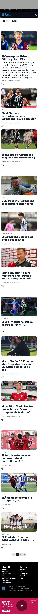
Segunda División (6, 234)
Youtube (23, 576)
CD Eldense (4, 452)
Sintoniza (4, 569)
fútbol (3, 52)
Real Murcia (26, 10)
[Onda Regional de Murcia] (6, 14)
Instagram (24, 574)
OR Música (31, 602)
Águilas (3, 494)
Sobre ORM (5, 567)
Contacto (23, 567)
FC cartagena (33, 10)
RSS (21, 578)
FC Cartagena (5, 198)
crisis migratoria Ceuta (12, 10)
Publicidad (5, 571)
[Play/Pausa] (21, 605)
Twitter (22, 569)
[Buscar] (35, 14)
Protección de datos (8, 578)
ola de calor (20, 10)
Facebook (23, 571)
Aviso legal (5, 580)
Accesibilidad (6, 582)
